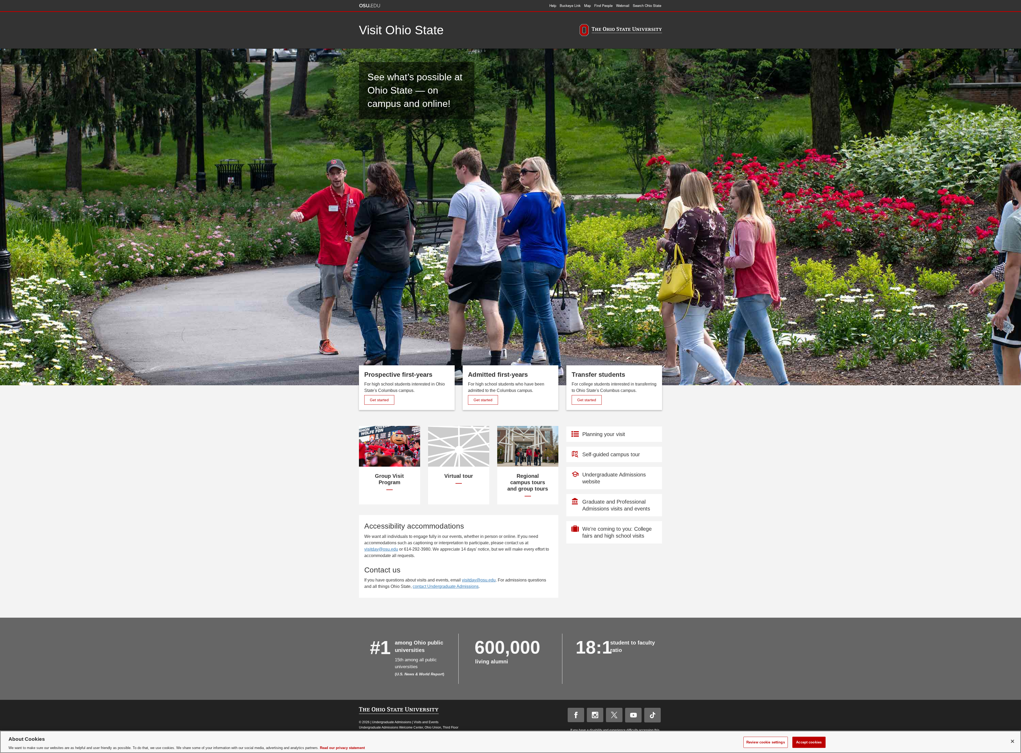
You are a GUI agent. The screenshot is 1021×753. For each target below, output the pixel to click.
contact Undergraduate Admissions (446, 586)
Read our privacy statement (342, 748)
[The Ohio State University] (621, 31)
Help (552, 5)
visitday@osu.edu (381, 549)
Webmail (622, 5)
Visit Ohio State (401, 30)
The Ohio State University (369, 5)
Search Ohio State (647, 5)
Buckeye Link (570, 5)
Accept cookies (809, 742)
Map (587, 5)
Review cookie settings (765, 742)
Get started (382, 400)
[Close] (1012, 741)
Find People (603, 5)
